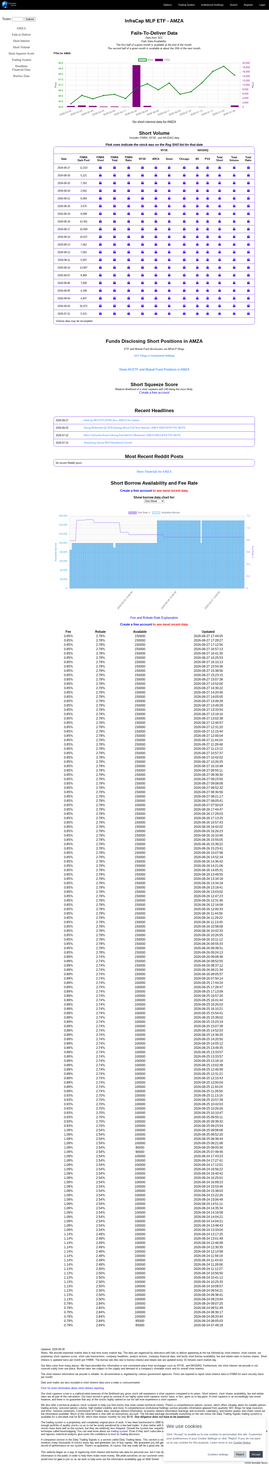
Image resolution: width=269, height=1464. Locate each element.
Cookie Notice (242, 1442)
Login (262, 5)
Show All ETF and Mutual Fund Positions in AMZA (154, 369)
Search (233, 5)
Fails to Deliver (21, 34)
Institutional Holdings (212, 5)
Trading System (186, 5)
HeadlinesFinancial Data (21, 67)
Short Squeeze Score (21, 53)
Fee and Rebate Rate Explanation (154, 617)
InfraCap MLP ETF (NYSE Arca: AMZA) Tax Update (111, 420)
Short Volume (21, 47)
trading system (119, 1431)
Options (167, 5)
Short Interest (21, 41)
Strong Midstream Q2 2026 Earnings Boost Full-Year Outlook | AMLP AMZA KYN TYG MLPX (134, 427)
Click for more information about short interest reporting (72, 1388)
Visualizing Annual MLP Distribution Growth (108, 442)
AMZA (21, 28)
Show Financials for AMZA (154, 471)
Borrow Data (21, 76)
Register (248, 5)
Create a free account (154, 392)
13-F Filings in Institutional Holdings (154, 355)
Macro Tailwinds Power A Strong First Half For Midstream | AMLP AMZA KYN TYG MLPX (132, 435)
